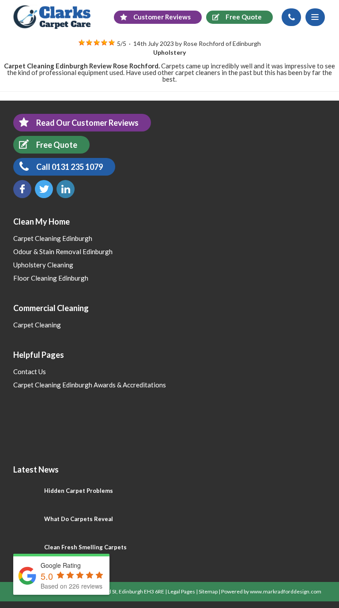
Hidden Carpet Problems (78, 490)
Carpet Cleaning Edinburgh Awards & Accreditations (89, 385)
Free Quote (56, 145)
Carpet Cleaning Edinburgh (52, 238)
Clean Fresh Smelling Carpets (85, 547)
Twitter (44, 189)
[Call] (291, 17)
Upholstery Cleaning (43, 265)
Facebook (22, 189)
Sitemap (208, 591)
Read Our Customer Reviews (87, 123)
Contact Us (29, 371)
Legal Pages (181, 591)
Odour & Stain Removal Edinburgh (63, 251)
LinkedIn (65, 189)
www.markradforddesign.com (285, 591)
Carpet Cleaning (37, 325)
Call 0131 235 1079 (69, 167)
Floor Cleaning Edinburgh (50, 278)
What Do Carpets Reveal (78, 518)
